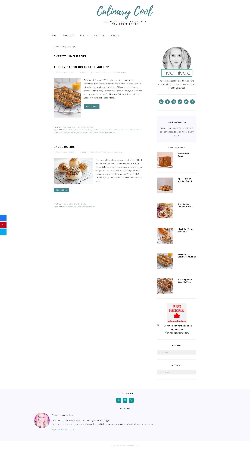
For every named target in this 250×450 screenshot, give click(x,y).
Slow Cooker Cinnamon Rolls (185, 205)
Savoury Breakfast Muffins (73, 132)
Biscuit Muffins (68, 130)
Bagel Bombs (64, 146)
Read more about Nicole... (63, 429)
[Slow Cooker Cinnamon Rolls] (165, 211)
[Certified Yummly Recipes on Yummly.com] (176, 329)
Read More (91, 106)
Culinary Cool (125, 14)
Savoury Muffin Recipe (90, 132)
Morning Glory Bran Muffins (185, 280)
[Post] (3, 232)
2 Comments (118, 152)
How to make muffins (126, 130)
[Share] (3, 218)
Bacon (65, 206)
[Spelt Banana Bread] (165, 160)
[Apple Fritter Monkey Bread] (165, 186)
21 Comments (121, 72)
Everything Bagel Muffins (109, 130)
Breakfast (90, 127)
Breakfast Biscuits (81, 130)
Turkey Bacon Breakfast (107, 132)
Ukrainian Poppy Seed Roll (186, 230)
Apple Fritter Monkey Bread (185, 180)
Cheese (75, 206)
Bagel (70, 206)
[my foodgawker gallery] (177, 333)
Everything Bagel (94, 130)
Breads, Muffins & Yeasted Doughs (74, 127)
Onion (92, 206)
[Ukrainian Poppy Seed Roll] (165, 236)
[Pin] (3, 225)
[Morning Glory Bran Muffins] (165, 286)
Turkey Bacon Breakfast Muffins (82, 66)
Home (56, 46)
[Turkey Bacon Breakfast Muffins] (165, 261)
